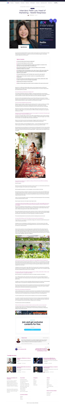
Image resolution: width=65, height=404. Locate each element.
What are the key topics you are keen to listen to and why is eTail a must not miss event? (32, 83)
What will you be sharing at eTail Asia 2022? (25, 81)
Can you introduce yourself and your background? (25, 61)
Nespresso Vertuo (31, 123)
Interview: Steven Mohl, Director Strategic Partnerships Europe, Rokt (50, 359)
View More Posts (45, 337)
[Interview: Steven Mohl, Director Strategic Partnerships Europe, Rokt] (38, 360)
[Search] (57, 3)
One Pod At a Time (38, 229)
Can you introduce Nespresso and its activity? (25, 63)
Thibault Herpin (24, 337)
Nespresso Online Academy (25, 206)
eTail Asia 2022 (24, 52)
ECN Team (19, 363)
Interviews (32, 8)
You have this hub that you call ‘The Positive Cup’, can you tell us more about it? (31, 74)
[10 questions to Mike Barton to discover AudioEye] (11, 360)
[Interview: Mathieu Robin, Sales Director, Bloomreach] (11, 369)
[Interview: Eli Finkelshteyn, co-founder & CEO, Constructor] (38, 369)
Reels (40, 100)
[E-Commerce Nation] (8, 2)
